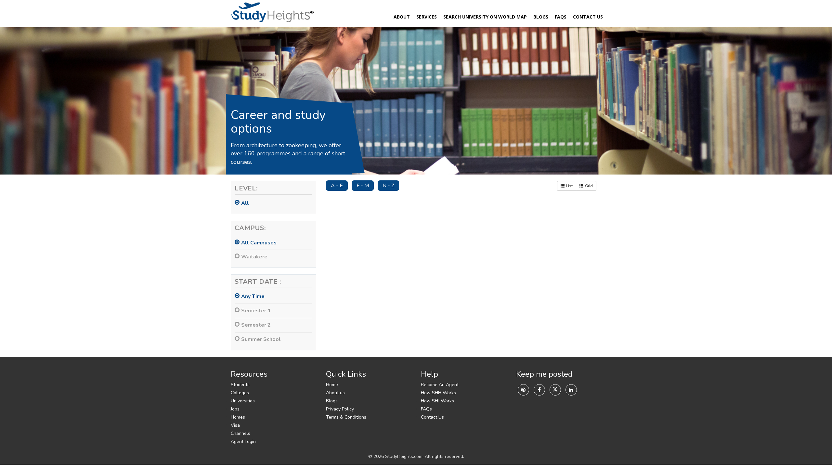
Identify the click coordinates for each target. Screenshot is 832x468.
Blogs (540, 17)
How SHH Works (438, 393)
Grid (589, 185)
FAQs (560, 17)
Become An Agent (440, 385)
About (402, 17)
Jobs (235, 409)
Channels (240, 433)
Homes (238, 417)
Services (426, 17)
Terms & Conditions (346, 417)
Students (240, 385)
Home (332, 385)
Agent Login (243, 441)
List (569, 185)
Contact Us (588, 17)
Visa (235, 425)
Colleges (240, 393)
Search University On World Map (485, 17)
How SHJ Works (437, 401)
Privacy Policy (340, 409)
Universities (243, 401)
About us (335, 393)
